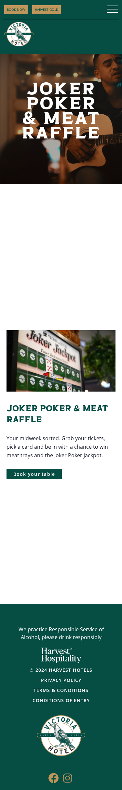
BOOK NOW (16, 9)
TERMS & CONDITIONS (61, 690)
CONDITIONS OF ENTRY (61, 700)
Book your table (34, 474)
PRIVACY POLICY (61, 680)
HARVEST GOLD (46, 9)
